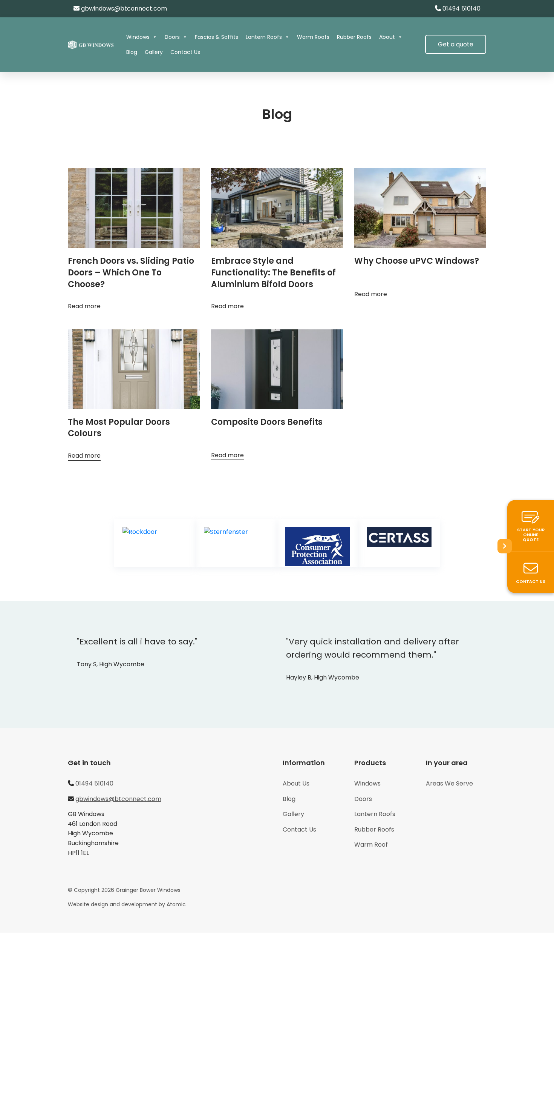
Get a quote (455, 44)
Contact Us (185, 52)
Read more (84, 306)
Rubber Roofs (354, 37)
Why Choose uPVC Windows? (416, 261)
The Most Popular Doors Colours (119, 428)
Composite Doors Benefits (267, 422)
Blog (131, 52)
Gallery (154, 52)
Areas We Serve (449, 783)
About (387, 37)
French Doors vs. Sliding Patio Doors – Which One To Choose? (131, 272)
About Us (296, 783)
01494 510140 (461, 8)
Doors (172, 37)
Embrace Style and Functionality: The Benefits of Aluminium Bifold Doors (273, 272)
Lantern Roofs (264, 37)
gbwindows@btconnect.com (124, 8)
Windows (138, 37)
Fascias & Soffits (216, 37)
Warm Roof (371, 844)
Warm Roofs (313, 37)
